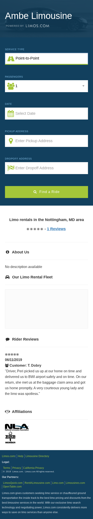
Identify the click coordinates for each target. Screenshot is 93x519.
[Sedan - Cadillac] (24, 320)
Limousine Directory (37, 456)
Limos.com (8, 456)
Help (20, 456)
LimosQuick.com (12, 482)
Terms (6, 467)
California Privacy (33, 467)
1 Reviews (56, 229)
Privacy (16, 467)
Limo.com (58, 482)
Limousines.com (75, 482)
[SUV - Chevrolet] (63, 320)
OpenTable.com (12, 486)
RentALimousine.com (37, 482)
